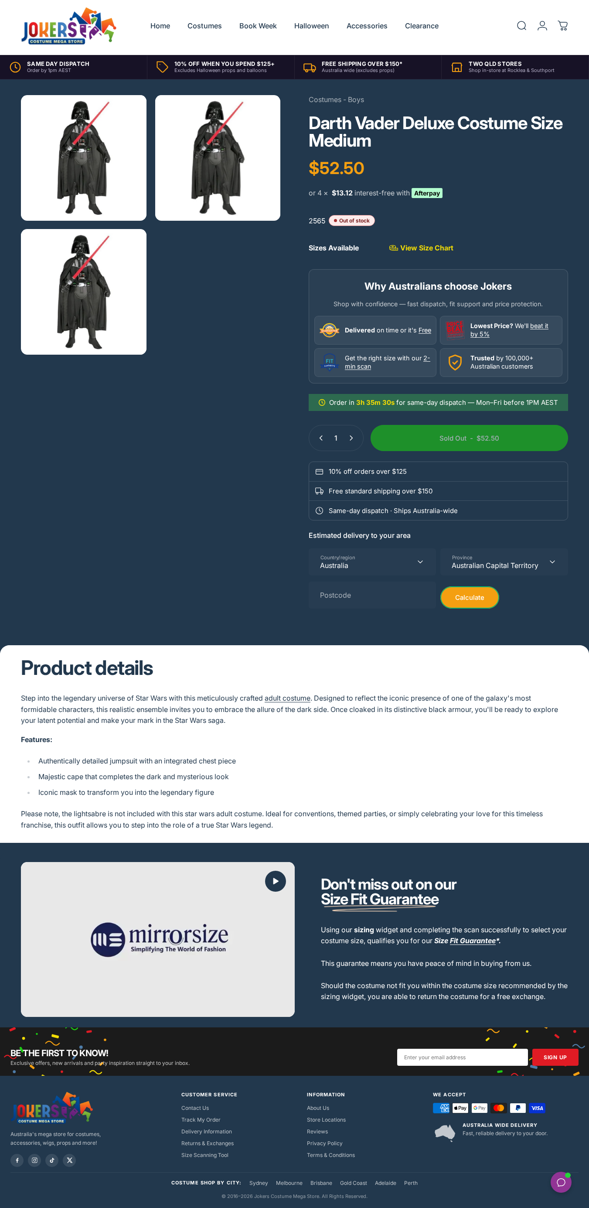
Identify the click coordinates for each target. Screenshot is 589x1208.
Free (425, 330)
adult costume (287, 698)
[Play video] (158, 939)
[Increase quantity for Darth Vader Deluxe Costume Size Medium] (353, 438)
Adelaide (385, 1183)
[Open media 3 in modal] (83, 292)
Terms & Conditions (331, 1155)
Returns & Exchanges (207, 1143)
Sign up (555, 1057)
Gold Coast (353, 1183)
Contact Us (195, 1108)
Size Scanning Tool (204, 1155)
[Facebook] (17, 1160)
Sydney (258, 1183)
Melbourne (289, 1183)
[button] (275, 881)
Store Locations (326, 1119)
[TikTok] (51, 1160)
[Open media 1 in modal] (83, 158)
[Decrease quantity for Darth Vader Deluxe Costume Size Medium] (319, 438)
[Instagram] (34, 1160)
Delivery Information (206, 1131)
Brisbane (321, 1183)
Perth (411, 1183)
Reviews (317, 1131)
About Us (318, 1108)
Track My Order (201, 1119)
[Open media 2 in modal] (218, 158)
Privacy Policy (325, 1143)
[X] (69, 1160)
